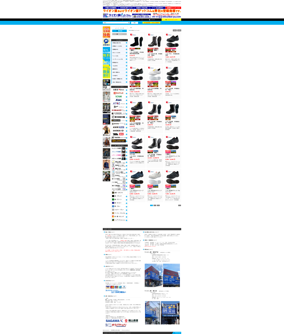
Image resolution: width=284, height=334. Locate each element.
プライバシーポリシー (126, 330)
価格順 (175, 30)
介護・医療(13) (116, 72)
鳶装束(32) (115, 69)
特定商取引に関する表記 (115, 330)
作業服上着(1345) (116, 42)
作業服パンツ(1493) (117, 46)
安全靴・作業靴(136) (117, 78)
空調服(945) (115, 49)
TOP (131, 27)
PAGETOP (178, 332)
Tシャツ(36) (115, 55)
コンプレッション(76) (117, 59)
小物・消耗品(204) (116, 82)
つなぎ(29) (115, 65)
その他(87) (115, 75)
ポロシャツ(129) (116, 52)
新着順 (179, 30)
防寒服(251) (115, 62)
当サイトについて (106, 330)
